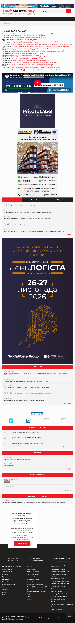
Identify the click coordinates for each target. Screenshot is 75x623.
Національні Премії (33, 579)
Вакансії (29, 599)
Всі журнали (67, 447)
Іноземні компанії (56, 609)
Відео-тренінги (7, 577)
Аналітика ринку (7, 569)
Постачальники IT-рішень (59, 596)
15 (47, 69)
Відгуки (29, 594)
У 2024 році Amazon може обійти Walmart (24, 42)
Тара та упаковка (56, 591)
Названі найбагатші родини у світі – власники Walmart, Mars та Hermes (33, 66)
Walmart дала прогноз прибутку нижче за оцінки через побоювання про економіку (37, 51)
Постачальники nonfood (58, 569)
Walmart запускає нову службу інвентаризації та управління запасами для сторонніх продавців (41, 44)
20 (62, 69)
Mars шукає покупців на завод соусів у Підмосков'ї (27, 55)
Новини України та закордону (11, 566)
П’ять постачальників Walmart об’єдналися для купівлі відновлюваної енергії (35, 67)
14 (44, 69)
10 (33, 69)
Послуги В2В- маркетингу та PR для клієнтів (37, 588)
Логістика (5, 589)
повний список (66, 490)
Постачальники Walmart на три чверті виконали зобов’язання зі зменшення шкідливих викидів (41, 46)
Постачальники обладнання (60, 583)
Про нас (29, 566)
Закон (4, 592)
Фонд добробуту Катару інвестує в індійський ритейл (28, 35)
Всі (12, 200)
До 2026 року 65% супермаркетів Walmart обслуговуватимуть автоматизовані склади (38, 50)
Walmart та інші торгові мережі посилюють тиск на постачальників (32, 64)
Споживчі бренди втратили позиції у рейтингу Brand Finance (30, 57)
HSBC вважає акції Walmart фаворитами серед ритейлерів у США (32, 34)
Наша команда (31, 569)
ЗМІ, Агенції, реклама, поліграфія (62, 604)
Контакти (29, 596)
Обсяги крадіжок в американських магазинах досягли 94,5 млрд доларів (34, 62)
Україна (34, 200)
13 (41, 69)
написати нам (22, 543)
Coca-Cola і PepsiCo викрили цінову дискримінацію (27, 58)
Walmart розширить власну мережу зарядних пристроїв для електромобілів (35, 48)
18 (56, 69)
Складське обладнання (58, 599)
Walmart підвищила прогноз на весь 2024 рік (25, 39)
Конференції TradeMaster (35, 577)
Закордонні (59, 200)
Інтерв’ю (5, 574)
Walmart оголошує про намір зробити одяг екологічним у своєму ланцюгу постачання (38, 41)
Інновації (5, 582)
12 (38, 69)
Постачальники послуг (58, 586)
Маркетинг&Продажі (8, 584)
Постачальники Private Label (60, 571)
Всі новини (67, 403)
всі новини (68, 234)
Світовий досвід (7, 579)
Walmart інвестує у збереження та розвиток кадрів (27, 53)
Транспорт (54, 607)
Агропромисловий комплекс (60, 581)
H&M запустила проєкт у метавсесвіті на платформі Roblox (30, 60)
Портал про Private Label (35, 584)
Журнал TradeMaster (33, 582)
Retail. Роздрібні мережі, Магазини (59, 575)
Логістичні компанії (57, 589)
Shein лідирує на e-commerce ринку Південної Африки (28, 37)
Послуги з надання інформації (36, 591)
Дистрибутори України (58, 578)
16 (50, 69)
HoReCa (53, 601)
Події (4, 594)
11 (36, 69)
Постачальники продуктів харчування (59, 565)
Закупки (4, 587)
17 (53, 69)
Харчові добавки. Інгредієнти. (60, 594)
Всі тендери (67, 468)
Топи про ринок (7, 571)
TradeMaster (6, 23)
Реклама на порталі (33, 571)
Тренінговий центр (33, 574)
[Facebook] (37, 415)
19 (59, 69)
